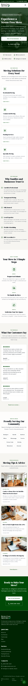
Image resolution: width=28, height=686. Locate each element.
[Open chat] (24, 682)
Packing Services (5, 653)
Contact (3, 641)
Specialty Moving (5, 656)
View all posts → (14, 569)
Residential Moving (5, 649)
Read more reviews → (14, 405)
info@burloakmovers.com (7, 1)
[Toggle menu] (25, 5)
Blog (2, 639)
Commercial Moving (6, 651)
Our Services (4, 634)
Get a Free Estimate (13, 38)
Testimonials (4, 637)
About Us (3, 632)
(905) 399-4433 (22, 1)
